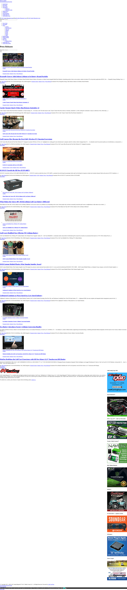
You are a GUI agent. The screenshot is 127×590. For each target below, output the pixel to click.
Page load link (3, 586)
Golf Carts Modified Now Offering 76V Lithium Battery (14, 223)
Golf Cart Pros (51, 584)
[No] (65, 588)
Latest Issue (5, 582)
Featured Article (6, 73)
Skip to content (3, 0)
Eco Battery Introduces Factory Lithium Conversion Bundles (15, 317)
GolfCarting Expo (88, 582)
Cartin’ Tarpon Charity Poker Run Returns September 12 (14, 98)
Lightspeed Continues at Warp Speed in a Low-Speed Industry (16, 286)
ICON (11, 167)
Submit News (52, 582)
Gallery (4, 68)
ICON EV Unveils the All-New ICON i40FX (12, 161)
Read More (2, 82)
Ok (64, 588)
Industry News (13, 73)
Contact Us (61, 582)
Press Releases (20, 73)
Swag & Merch (69, 582)
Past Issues (12, 582)
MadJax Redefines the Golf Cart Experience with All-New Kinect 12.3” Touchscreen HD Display (23, 350)
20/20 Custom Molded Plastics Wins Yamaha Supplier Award (15, 255)
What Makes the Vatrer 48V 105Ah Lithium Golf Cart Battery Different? (18, 192)
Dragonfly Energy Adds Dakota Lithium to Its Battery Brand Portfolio (17, 67)
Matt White (4, 81)
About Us (35, 582)
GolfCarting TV (79, 582)
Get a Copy (20, 582)
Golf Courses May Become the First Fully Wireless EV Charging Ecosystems (19, 129)
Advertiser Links (44, 582)
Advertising (28, 582)
